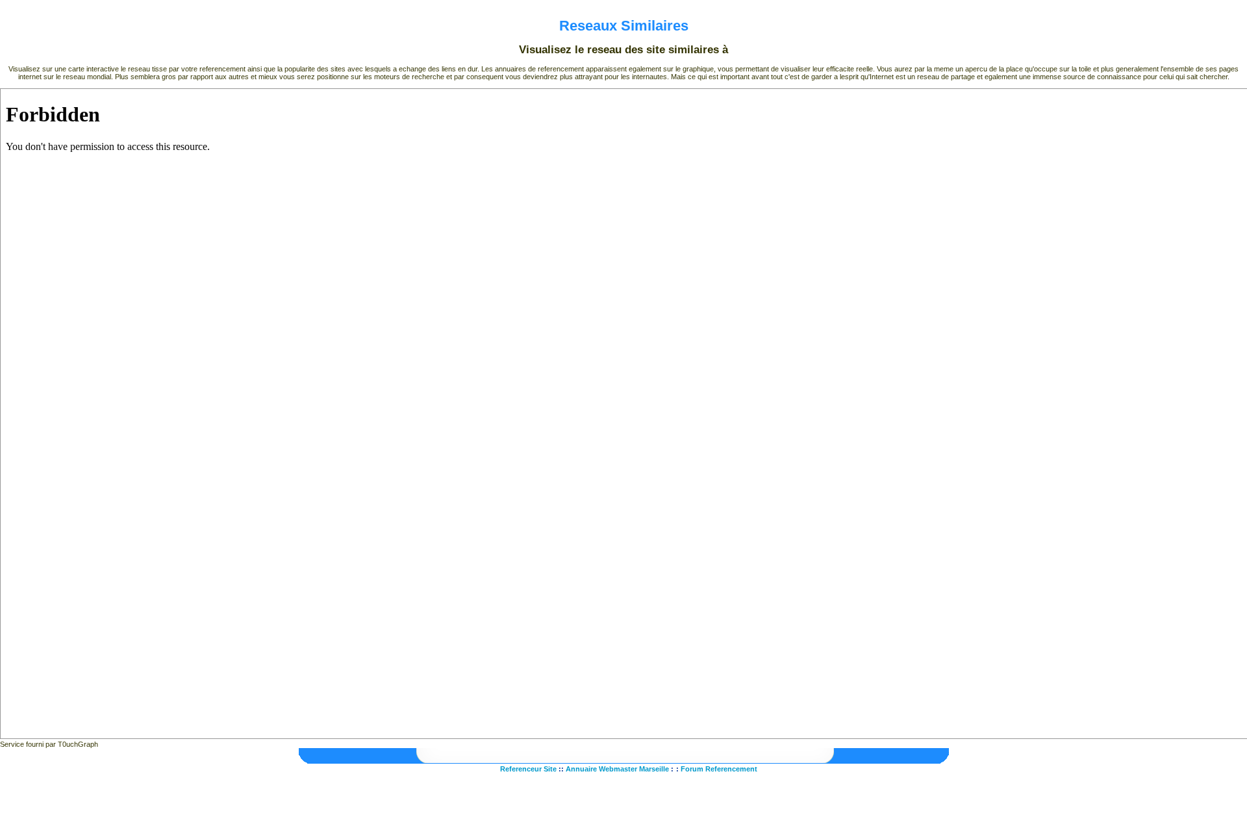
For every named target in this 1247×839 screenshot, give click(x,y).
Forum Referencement (719, 769)
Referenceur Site (528, 769)
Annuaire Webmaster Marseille (617, 769)
